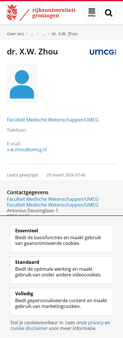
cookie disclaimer (29, 328)
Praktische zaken (32, 34)
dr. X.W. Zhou (65, 33)
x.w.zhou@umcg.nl (27, 149)
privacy (96, 322)
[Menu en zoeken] (91, 13)
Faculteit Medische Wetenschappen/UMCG (53, 120)
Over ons (15, 33)
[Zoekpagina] (108, 13)
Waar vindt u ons (43, 34)
